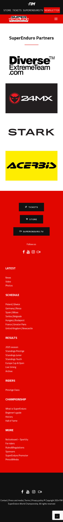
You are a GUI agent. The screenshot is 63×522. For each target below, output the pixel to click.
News (8, 277)
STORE (7, 10)
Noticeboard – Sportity (17, 439)
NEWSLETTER (51, 10)
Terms (27, 500)
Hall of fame (11, 420)
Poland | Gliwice (13, 304)
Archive (9, 371)
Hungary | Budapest (15, 320)
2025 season (12, 347)
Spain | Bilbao (12, 312)
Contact (3, 500)
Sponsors (10, 451)
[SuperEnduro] (17, 19)
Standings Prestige (15, 351)
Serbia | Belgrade (14, 316)
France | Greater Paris (16, 324)
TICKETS (17, 10)
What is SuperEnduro (16, 408)
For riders (10, 443)
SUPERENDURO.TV (33, 10)
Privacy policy (37, 500)
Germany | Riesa (13, 308)
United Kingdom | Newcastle (19, 328)
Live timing (11, 367)
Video (8, 281)
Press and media (16, 500)
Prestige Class (13, 390)
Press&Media (12, 459)
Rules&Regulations (15, 447)
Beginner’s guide (13, 412)
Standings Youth (14, 359)
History (9, 417)
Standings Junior (14, 355)
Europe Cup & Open (15, 363)
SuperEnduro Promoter (17, 455)
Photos (9, 285)
